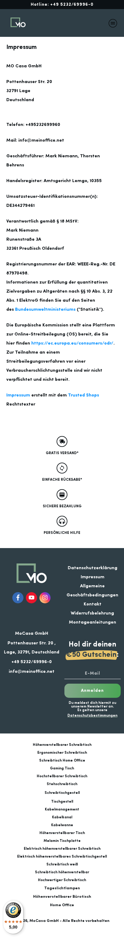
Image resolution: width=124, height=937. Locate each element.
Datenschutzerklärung (92, 568)
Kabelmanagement (62, 809)
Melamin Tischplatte (62, 841)
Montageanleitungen (92, 622)
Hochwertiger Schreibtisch (62, 880)
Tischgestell (62, 802)
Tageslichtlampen (62, 888)
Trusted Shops (83, 395)
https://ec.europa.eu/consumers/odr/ (72, 343)
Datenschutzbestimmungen (92, 715)
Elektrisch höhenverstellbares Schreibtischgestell (62, 856)
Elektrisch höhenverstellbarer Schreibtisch (62, 849)
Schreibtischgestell (62, 793)
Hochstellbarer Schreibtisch (62, 776)
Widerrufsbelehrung (92, 613)
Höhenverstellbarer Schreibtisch (62, 745)
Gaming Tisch (62, 768)
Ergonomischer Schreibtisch (62, 753)
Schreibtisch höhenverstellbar (62, 872)
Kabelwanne (62, 825)
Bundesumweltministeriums (45, 309)
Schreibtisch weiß (62, 864)
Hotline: (62, 4)
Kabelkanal (62, 817)
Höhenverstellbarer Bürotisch (62, 897)
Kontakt (92, 604)
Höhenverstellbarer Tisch (62, 833)
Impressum (18, 395)
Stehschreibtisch (62, 784)
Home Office (62, 905)
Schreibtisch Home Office (62, 760)
